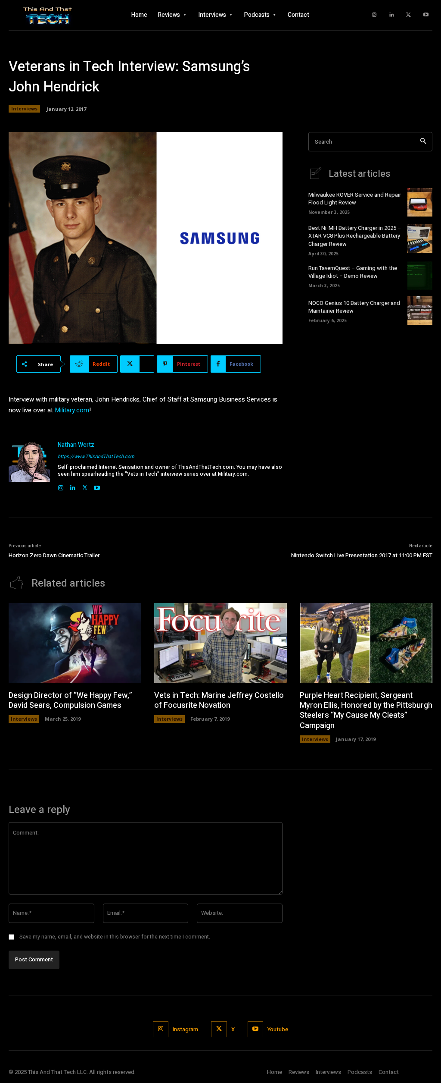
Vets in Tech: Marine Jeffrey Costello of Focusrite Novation (219, 700)
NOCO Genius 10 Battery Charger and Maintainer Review (354, 307)
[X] (408, 15)
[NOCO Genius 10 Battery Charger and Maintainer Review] (419, 310)
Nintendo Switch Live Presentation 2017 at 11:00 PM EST (361, 555)
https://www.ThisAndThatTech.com (96, 456)
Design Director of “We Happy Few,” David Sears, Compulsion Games (70, 700)
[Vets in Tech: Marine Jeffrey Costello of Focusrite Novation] (220, 643)
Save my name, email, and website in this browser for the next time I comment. (114, 937)
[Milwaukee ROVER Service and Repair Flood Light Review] (419, 202)
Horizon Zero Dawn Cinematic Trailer (54, 555)
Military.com (72, 410)
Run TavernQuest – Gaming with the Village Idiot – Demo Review (352, 272)
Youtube (277, 1029)
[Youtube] (425, 15)
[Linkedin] (391, 15)
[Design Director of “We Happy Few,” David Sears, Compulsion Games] (75, 643)
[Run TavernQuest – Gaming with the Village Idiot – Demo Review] (419, 275)
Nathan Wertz (76, 444)
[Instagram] (374, 15)
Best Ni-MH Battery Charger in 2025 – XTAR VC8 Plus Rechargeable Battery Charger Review (354, 236)
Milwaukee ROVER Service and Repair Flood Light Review (354, 199)
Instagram (185, 1029)
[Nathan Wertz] (29, 466)
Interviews (24, 108)
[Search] (423, 141)
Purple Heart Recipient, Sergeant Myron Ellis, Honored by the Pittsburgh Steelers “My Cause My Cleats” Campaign (366, 710)
